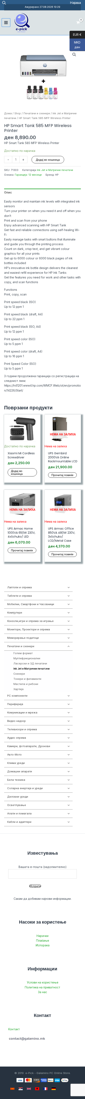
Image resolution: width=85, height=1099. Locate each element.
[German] (54, 1089)
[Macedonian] (12, 1089)
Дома (8, 113)
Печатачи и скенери (37, 113)
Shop (17, 113)
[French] (45, 1089)
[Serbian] (21, 1089)
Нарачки (42, 936)
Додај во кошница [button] (17, 472)
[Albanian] (37, 1089)
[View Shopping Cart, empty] (78, 22)
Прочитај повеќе (62, 475)
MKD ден (75, 45)
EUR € (75, 34)
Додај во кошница (48, 160)
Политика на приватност (42, 987)
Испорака (43, 945)
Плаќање (42, 940)
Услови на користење (42, 982)
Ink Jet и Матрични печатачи (55, 170)
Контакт (14, 1029)
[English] (29, 1089)
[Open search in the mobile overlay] (4, 3)
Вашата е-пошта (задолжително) (43, 867)
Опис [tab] (8, 192)
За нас (42, 992)
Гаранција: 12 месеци (28, 174)
